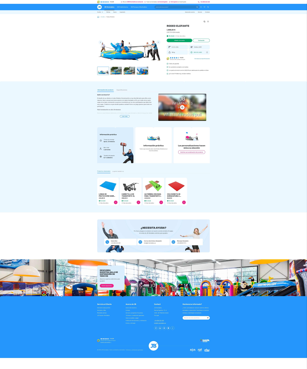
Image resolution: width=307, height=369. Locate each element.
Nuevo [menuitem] (115, 12)
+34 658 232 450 (159, 320)
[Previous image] (100, 42)
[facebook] (156, 328)
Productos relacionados (103, 171)
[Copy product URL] (204, 21)
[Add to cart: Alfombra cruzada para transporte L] (161, 202)
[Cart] (208, 7)
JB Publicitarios (122, 7)
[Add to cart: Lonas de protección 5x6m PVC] (115, 202)
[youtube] (164, 328)
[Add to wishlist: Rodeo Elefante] (208, 21)
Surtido (103, 17)
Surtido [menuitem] (99, 12)
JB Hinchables (109, 7)
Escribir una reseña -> (105, 342)
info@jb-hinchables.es (160, 323)
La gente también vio (118, 171)
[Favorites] (204, 7)
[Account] (201, 7)
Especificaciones (122, 90)
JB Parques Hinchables (139, 7)
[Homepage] (99, 7)
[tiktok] (172, 328)
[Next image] (158, 42)
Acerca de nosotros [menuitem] (190, 12)
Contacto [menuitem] (207, 12)
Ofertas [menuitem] (108, 12)
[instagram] (168, 328)
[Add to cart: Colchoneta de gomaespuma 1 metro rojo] (184, 202)
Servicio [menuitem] (200, 12)
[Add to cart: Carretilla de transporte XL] (138, 202)
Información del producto (105, 90)
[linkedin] (160, 328)
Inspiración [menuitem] (122, 12)
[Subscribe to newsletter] (208, 318)
